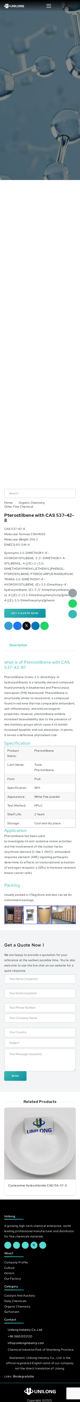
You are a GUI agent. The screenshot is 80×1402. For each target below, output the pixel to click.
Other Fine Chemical (18, 506)
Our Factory (12, 1278)
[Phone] (72, 614)
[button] (73, 6)
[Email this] (8, 626)
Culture (9, 1268)
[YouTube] (25, 1245)
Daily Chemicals (15, 1301)
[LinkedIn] (16, 1245)
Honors (9, 1273)
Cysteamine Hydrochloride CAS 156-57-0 (37, 1185)
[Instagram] (42, 1245)
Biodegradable (23, 1376)
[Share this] (17, 626)
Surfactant (11, 1312)
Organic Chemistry (32, 502)
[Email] (72, 593)
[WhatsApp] (72, 603)
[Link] (14, 6)
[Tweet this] (26, 626)
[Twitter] (33, 1245)
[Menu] (48, 6)
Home (8, 502)
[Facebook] (7, 1245)
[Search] (68, 493)
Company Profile (16, 1262)
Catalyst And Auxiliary (19, 1295)
